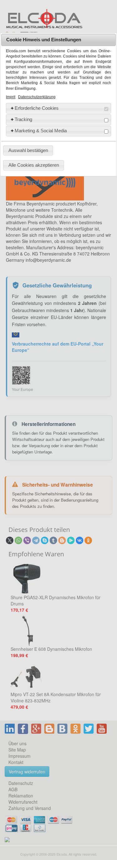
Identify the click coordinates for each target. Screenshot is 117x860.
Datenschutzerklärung (37, 97)
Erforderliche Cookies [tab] (37, 108)
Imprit (10, 97)
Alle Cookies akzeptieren (33, 165)
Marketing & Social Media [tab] (41, 130)
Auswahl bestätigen (28, 150)
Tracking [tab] (23, 119)
